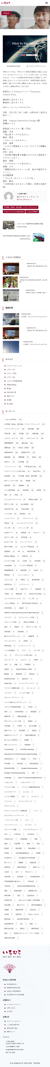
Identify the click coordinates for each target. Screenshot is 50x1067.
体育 (7, 712)
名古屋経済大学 (12, 984)
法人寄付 (9, 1011)
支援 (20, 895)
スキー (26, 650)
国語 (7, 627)
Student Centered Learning (16, 773)
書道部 (8, 674)
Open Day (9, 683)
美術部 (23, 608)
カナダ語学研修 (11, 490)
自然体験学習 (10, 924)
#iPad (8, 523)
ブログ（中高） (12, 373)
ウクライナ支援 (11, 787)
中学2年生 (32, 834)
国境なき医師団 (31, 622)
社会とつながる (35, 914)
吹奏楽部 (40, 589)
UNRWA (23, 485)
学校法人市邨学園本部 (14, 991)
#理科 (27, 641)
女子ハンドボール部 (13, 481)
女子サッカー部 (33, 627)
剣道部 (8, 848)
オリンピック (33, 688)
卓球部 (8, 853)
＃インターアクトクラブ (27, 523)
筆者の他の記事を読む (23, 199)
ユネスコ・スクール (13, 438)
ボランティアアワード (13, 697)
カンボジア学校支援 (29, 547)
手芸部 (21, 726)
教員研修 (25, 570)
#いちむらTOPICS (12, 740)
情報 (7, 891)
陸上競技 (10, 404)
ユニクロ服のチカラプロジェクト (17, 702)
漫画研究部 (21, 910)
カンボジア (36, 796)
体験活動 (38, 433)
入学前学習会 (20, 712)
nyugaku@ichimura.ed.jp (14, 1049)
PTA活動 (8, 763)
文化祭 (26, 561)
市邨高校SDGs (36, 877)
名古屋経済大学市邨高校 (28, 858)
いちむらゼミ (10, 782)
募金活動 (20, 848)
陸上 (23, 924)
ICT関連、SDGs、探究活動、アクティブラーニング (20, 207)
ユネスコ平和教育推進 (14, 381)
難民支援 (27, 443)
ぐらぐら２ (9, 801)
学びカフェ (30, 872)
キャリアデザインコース (14, 598)
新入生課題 (34, 726)
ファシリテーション (12, 825)
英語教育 (9, 551)
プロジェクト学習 (12, 622)
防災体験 (23, 730)
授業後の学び (34, 891)
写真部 (38, 660)
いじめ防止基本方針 (13, 1025)
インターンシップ (26, 646)
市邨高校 (9, 631)
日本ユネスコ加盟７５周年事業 (31, 900)
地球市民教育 (23, 867)
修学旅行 (25, 514)
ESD (7, 495)
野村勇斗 (9, 575)
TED (35, 773)
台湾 (7, 664)
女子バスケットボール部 (14, 721)
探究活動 (33, 429)
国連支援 (34, 862)
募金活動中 (33, 848)
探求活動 (8, 895)
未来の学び (39, 471)
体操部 (30, 481)
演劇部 (8, 910)
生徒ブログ (26, 589)
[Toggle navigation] (46, 3)
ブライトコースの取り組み (25, 655)
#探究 (41, 490)
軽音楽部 (9, 485)
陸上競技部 (27, 504)
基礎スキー (38, 867)
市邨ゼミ (9, 462)
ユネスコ (25, 660)
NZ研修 (25, 532)
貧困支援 (20, 594)
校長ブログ (10, 396)
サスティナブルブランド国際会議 (17, 811)
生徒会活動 (27, 509)
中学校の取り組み (32, 467)
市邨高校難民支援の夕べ (14, 881)
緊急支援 (8, 919)
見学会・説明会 (26, 448)
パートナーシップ (12, 467)
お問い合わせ (11, 1008)
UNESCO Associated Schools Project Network (23, 613)
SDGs (36, 457)
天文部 (8, 872)
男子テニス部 (10, 504)
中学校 (32, 707)
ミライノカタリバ (25, 575)
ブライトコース (29, 518)
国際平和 (9, 716)
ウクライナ (9, 617)
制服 (30, 844)
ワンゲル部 (10, 514)
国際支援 (9, 448)
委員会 (9, 388)
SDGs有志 (9, 646)
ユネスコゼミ (10, 580)
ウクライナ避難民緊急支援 (32, 787)
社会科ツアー (10, 532)
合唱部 (40, 853)
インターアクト (11, 518)
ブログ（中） (11, 369)
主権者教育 (25, 839)
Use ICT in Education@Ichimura (31, 778)
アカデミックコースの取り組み (14, 212)
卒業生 (24, 580)
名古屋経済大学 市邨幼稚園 (15, 995)
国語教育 (35, 712)
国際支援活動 (23, 716)
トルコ (28, 820)
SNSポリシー (11, 1032)
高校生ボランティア (12, 735)
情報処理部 (19, 891)
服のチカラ (22, 905)
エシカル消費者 (11, 796)
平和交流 (32, 881)
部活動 (9, 400)
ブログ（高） (11, 377)
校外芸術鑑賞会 (38, 905)
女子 (19, 872)
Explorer (27, 679)
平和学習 (8, 886)
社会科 (38, 570)
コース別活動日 (11, 650)
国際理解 (23, 457)
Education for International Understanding (22, 754)
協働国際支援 (10, 570)
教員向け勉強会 (11, 556)
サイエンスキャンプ (27, 801)
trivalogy (9, 778)
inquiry (25, 759)
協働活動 (9, 457)
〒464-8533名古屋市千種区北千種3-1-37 (15, 1042)
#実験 (28, 740)
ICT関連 (23, 462)
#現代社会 (9, 584)
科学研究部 (9, 608)
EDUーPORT (10, 547)
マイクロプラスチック (32, 829)
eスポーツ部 (10, 542)
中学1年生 (19, 834)
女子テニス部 (10, 537)
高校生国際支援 (32, 735)
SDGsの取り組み (12, 1028)
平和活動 (9, 726)
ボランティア (10, 660)
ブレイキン (30, 825)
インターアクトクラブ (28, 683)
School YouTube (37, 594)
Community (10, 749)
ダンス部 (9, 528)
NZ (21, 551)
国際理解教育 (11, 443)
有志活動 (8, 905)
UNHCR (27, 556)
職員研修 (20, 674)
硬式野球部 (37, 580)
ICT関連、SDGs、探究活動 (29, 476)
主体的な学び (10, 839)
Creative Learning (28, 749)
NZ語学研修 (33, 551)
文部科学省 (9, 900)
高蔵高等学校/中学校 (13, 988)
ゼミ (7, 655)
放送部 (8, 669)
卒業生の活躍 (35, 499)
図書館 (22, 862)
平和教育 (29, 664)
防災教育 (40, 561)
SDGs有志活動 (11, 768)
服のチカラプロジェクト (14, 636)
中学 (7, 834)
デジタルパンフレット (14, 1004)
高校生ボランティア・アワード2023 (28, 933)
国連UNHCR (11, 452)
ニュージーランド (28, 542)
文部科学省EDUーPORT (25, 669)
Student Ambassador (31, 768)
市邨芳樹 (21, 877)
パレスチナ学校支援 (27, 565)
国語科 (19, 627)
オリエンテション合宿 (28, 617)
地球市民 (8, 867)
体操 (37, 839)
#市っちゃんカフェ (12, 745)
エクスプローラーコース (14, 499)
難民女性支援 (10, 928)
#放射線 (29, 745)
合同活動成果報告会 (24, 853)
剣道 (40, 844)
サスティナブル (11, 806)
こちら (20, 100)
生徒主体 (34, 910)
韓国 (7, 933)
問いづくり (9, 862)
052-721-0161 (10, 1052)
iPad (18, 495)
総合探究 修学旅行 (25, 919)
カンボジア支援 (11, 561)
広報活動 (22, 631)
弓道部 (8, 594)
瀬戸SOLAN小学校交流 (31, 603)
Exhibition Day (11, 679)
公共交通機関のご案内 (13, 1046)
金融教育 (33, 636)
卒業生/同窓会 (11, 385)
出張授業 (18, 844)
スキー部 (38, 650)
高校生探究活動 (11, 938)
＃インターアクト (12, 641)
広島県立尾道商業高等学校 (27, 886)
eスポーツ (39, 532)
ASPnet (33, 674)
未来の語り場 (11, 392)
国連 (17, 664)
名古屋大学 (9, 858)
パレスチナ (9, 693)
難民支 (24, 928)
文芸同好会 (32, 895)
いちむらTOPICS (32, 212)
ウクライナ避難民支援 (13, 688)
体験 (7, 844)
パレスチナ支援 (26, 693)
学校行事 (9, 433)
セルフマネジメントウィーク (15, 815)
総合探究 (9, 476)
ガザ (25, 796)
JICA (36, 759)
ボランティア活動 (12, 829)
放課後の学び (28, 452)
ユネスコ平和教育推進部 (14, 707)
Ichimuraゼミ (10, 759)
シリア (37, 811)
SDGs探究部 (35, 763)
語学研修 (26, 537)
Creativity (9, 565)
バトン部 (33, 598)
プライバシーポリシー (14, 1021)
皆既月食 (20, 914)
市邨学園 (8, 877)
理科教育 (28, 490)
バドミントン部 (25, 528)
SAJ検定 (21, 763)
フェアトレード (26, 584)
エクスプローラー (12, 792)
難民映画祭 (36, 928)
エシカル (27, 792)
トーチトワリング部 (12, 820)
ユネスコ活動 (10, 589)
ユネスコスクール (34, 438)
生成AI (8, 914)
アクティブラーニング (37, 66)
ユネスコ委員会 (11, 603)
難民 (33, 924)
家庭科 (32, 721)
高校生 (36, 730)
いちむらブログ (27, 782)
